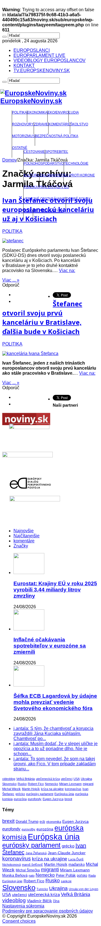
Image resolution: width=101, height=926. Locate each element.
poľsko (82, 875)
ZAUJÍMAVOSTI (51, 175)
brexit (68, 799)
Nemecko (51, 784)
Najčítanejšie (26, 535)
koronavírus (73, 789)
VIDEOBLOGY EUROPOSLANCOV (49, 60)
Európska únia (64, 794)
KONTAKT (24, 65)
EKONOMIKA (37, 112)
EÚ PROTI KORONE (79, 175)
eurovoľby (28, 829)
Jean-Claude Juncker (67, 853)
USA (77, 778)
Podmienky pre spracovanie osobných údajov (47, 911)
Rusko (22, 784)
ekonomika (53, 821)
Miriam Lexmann (70, 784)
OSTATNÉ (19, 148)
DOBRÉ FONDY (78, 199)
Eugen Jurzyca (53, 799)
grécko (20, 794)
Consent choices (19, 921)
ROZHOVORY (23, 124)
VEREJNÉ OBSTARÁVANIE (45, 199)
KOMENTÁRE (59, 124)
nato (32, 875)
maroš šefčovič (32, 864)
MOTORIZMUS (23, 136)
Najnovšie (23, 530)
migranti (88, 784)
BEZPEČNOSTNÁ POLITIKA (56, 136)
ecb (42, 821)
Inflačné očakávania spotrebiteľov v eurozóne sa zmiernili (49, 646)
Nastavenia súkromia (23, 906)
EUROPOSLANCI (31, 50)
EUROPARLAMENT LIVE (39, 55)
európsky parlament (39, 794)
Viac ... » (10, 280)
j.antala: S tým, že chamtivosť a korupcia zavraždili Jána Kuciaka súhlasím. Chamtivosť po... (53, 733)
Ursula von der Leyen (83, 889)
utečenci (66, 778)
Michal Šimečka (28, 870)
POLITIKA (19, 112)
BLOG (28, 211)
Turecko (42, 889)
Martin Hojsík (31, 789)
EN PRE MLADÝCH (48, 211)
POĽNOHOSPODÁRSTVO (44, 163)
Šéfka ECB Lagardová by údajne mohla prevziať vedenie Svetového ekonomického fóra (55, 702)
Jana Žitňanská (36, 853)
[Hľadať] (4, 37)
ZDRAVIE (41, 124)
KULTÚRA (31, 175)
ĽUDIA (74, 112)
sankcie (66, 881)
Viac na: (67, 270)
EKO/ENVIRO (58, 112)
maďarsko (76, 864)
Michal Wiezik (11, 789)
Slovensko (9, 784)
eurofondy (35, 799)
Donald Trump (27, 822)
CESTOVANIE (34, 152)
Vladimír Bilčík (39, 901)
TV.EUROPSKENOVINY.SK (41, 70)
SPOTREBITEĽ (56, 152)
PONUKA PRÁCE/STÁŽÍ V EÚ (46, 187)
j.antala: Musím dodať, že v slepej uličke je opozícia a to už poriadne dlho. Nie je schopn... (55, 748)
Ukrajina (86, 778)
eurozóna (20, 799)
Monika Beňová (14, 875)
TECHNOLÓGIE (76, 163)
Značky (20, 545)
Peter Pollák (66, 875)
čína (56, 901)
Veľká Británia (25, 778)
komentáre (24, 540)
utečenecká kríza (48, 778)
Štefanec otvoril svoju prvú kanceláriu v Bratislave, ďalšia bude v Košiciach (42, 317)
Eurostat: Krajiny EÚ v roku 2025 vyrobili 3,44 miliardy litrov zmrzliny (55, 590)
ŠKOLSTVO (79, 124)
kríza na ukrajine (52, 789)
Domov (9, 160)
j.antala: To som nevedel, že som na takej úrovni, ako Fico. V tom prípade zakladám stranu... (54, 763)
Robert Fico (36, 784)
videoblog (8, 778)
